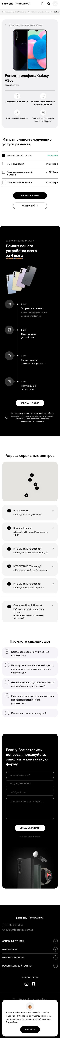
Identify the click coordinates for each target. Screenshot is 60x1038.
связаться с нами (30, 827)
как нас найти (30, 205)
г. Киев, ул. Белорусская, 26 (31, 999)
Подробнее (12, 1022)
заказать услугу (30, 195)
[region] (30, 169)
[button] (30, 480)
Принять (30, 1029)
